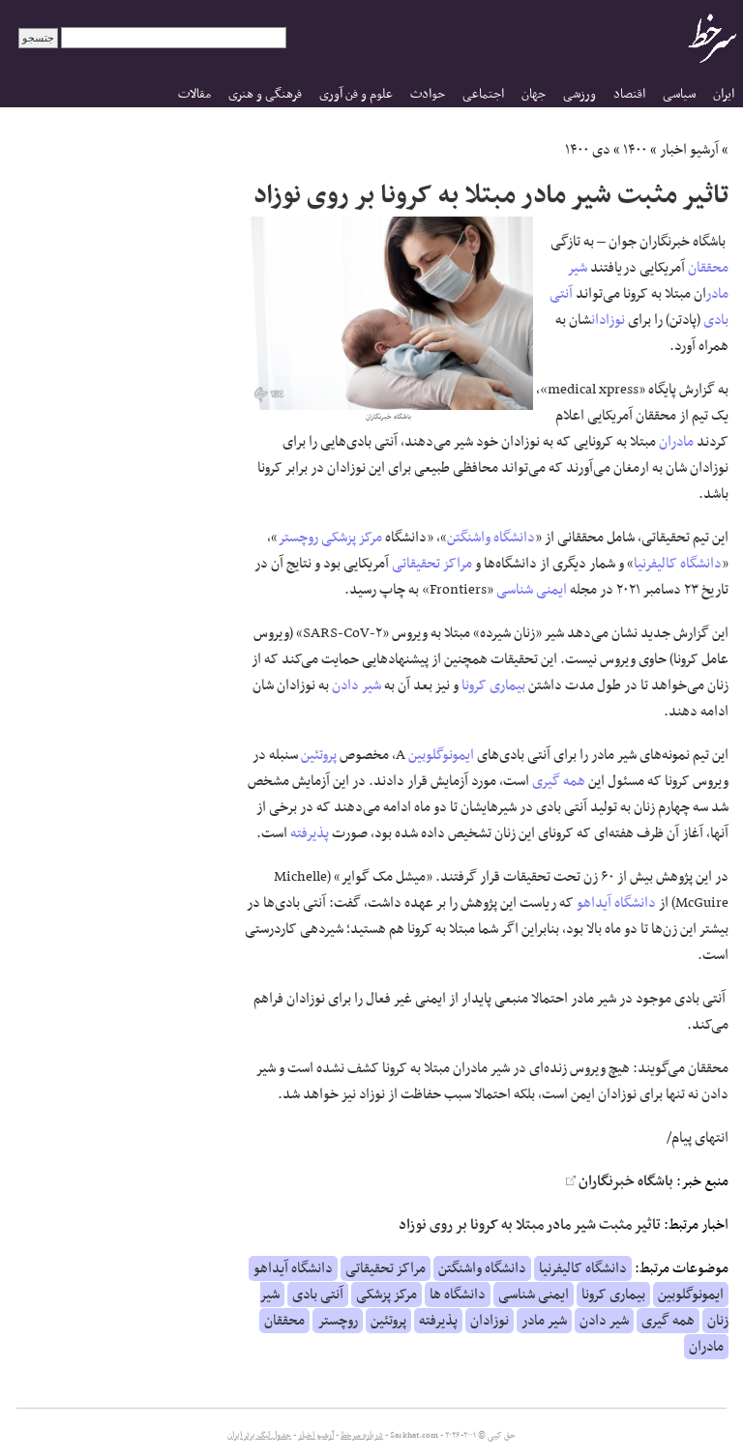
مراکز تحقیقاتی (432, 563)
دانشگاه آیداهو (616, 903)
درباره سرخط (362, 1435)
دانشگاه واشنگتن (491, 537)
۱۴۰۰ (635, 149)
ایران (723, 94)
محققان (708, 267)
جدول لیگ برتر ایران (259, 1435)
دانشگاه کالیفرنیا (678, 563)
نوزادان (608, 320)
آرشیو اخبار (689, 149)
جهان (533, 94)
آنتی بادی (317, 1294)
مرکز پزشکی (351, 537)
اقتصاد (629, 94)
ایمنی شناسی (531, 589)
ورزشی (579, 94)
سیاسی (679, 94)
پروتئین (319, 755)
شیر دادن (356, 685)
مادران (676, 441)
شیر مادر (544, 1320)
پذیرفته (309, 833)
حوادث (427, 94)
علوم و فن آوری (356, 94)
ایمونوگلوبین (441, 755)
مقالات (194, 94)
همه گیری (558, 781)
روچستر (298, 537)
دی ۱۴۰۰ (587, 149)
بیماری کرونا (493, 685)
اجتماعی (483, 94)
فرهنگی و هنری (265, 94)
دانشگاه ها (458, 1294)
